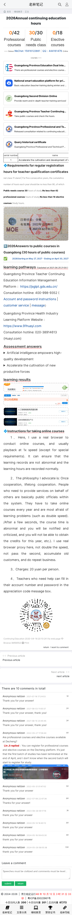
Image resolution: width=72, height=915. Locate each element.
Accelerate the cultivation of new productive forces (29, 368)
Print (26, 643)
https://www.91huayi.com (22, 326)
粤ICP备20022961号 (39, 898)
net (5, 178)
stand (18, 178)
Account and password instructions (29, 299)
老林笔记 (36, 4)
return (46, 647)
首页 (9, 11)
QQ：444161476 (52, 50)
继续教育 (18, 11)
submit (8, 883)
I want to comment (60, 647)
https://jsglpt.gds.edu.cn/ (38, 286)
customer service (16, 305)
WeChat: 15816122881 (27, 50)
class (9, 178)
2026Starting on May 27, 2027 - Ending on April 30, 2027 (40, 258)
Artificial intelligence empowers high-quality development (32, 356)
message (38, 305)
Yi (14, 178)
